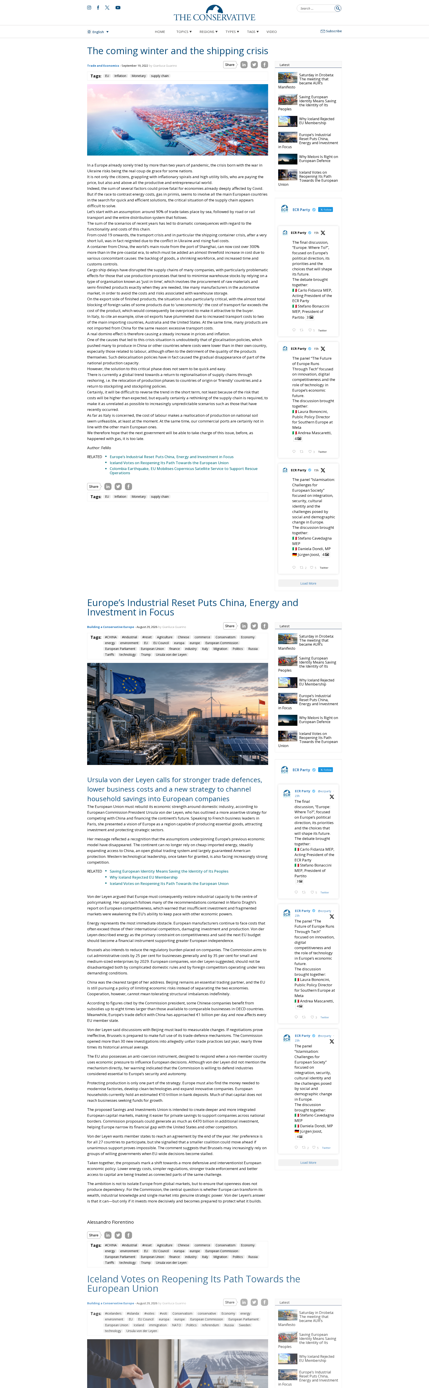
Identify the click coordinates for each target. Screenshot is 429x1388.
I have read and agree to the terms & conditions (216, 729)
